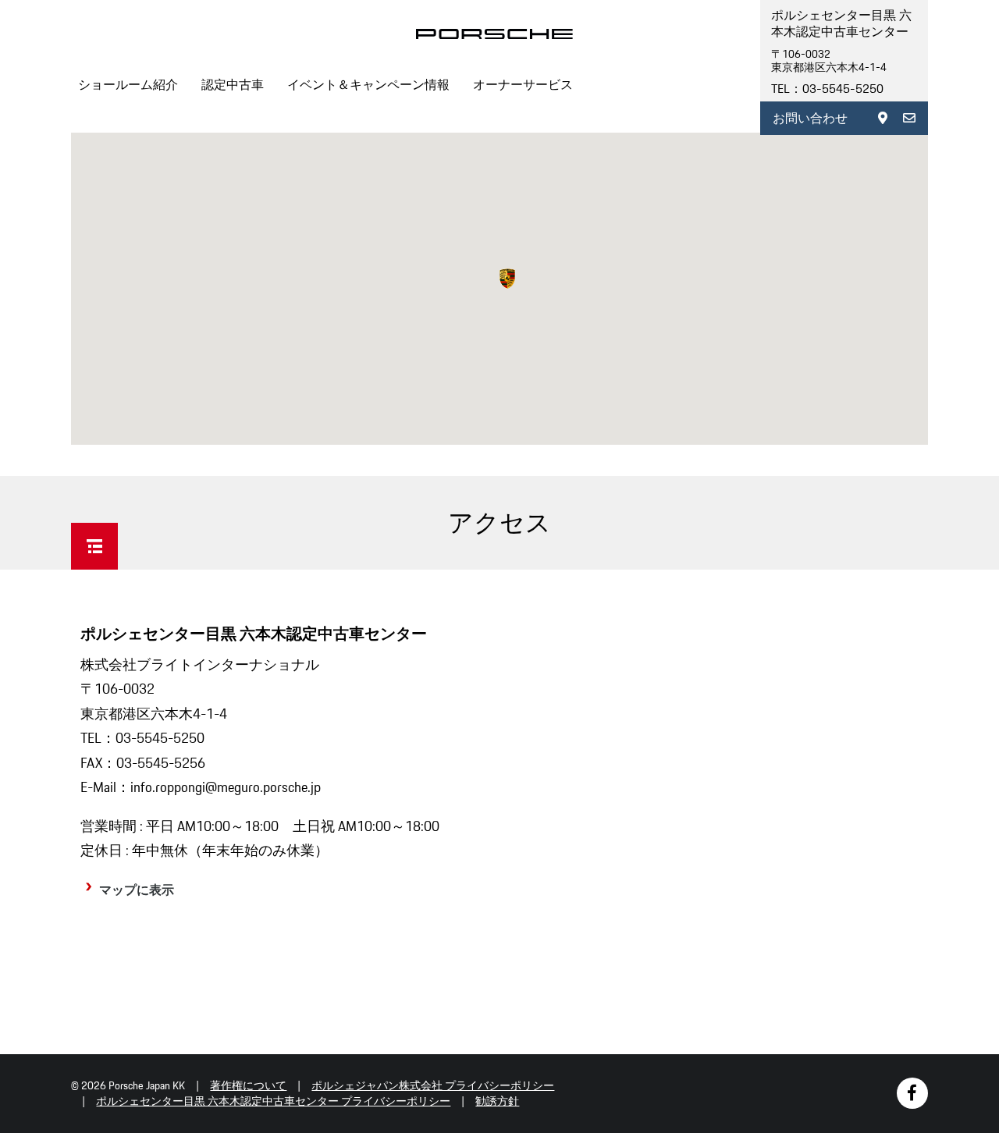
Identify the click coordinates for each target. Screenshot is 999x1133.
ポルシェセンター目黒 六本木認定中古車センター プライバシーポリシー (273, 1101)
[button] (507, 278)
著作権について (248, 1085)
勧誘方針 (497, 1101)
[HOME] (494, 34)
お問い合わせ (810, 118)
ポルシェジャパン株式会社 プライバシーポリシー (432, 1085)
